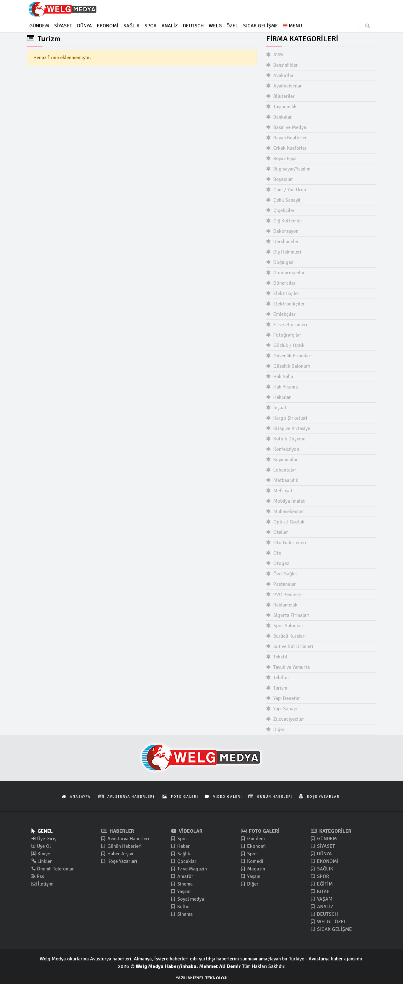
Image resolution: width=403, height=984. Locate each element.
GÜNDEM (326, 839)
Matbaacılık (285, 480)
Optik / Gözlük (288, 522)
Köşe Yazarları (121, 861)
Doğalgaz (282, 262)
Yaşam (183, 891)
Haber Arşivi (119, 854)
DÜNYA (324, 854)
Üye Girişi (47, 839)
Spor (181, 839)
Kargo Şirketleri (289, 418)
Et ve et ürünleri (289, 324)
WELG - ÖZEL (331, 922)
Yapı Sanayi (284, 709)
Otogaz (280, 563)
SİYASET (325, 846)
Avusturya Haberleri (127, 839)
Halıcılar (281, 397)
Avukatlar (283, 75)
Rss (40, 876)
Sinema (184, 884)
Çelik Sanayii (286, 200)
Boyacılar (282, 179)
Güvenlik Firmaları (292, 356)
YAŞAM (324, 899)
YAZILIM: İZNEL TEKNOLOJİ (201, 978)
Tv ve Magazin (191, 869)
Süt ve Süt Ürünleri (292, 646)
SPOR (322, 876)
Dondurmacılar (288, 273)
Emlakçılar (284, 314)
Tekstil (279, 657)
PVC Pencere (286, 594)
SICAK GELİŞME (334, 929)
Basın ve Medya (289, 127)
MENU (294, 26)
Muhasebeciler (288, 511)
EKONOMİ (327, 861)
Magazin (255, 869)
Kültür (183, 906)
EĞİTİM (324, 884)
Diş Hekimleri (286, 252)
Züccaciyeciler (288, 719)
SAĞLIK (324, 869)
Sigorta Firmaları (290, 615)
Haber (183, 846)
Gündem (255, 839)
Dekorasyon (285, 231)
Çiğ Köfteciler (287, 221)
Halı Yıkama (285, 387)
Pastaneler (284, 584)
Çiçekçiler (283, 210)
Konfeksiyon (285, 449)
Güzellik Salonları (291, 366)
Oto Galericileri (289, 543)
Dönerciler (284, 283)
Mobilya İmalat (288, 501)
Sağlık (183, 854)
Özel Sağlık (284, 574)
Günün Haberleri (124, 846)
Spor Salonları (288, 626)
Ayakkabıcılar (287, 86)
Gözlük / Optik (288, 345)
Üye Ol (43, 846)
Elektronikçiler (288, 304)
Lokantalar (284, 470)
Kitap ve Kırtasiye (291, 428)
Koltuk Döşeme (288, 439)
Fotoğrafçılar (286, 335)
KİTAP (323, 891)
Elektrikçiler (285, 293)
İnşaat (279, 408)
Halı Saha (282, 376)
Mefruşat (282, 491)
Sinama (184, 914)
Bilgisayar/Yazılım (291, 169)
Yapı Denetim (286, 698)
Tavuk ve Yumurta (291, 667)
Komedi (254, 861)
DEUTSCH (327, 914)
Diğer (278, 729)
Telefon (280, 677)
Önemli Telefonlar (55, 869)
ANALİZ (324, 906)
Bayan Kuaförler (289, 138)
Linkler (44, 861)
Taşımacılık (284, 106)
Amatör (184, 876)
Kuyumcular (285, 459)
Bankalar (282, 117)
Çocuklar (186, 861)
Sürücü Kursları (289, 636)
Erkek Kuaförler (289, 148)
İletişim (45, 884)
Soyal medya (190, 899)
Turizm (279, 688)
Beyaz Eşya (284, 158)
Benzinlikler (285, 65)
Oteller (280, 532)
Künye (43, 854)
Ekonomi (256, 846)
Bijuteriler (283, 96)
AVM (277, 55)
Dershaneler (285, 241)
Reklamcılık (285, 605)
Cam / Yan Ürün (289, 190)
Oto (276, 553)
